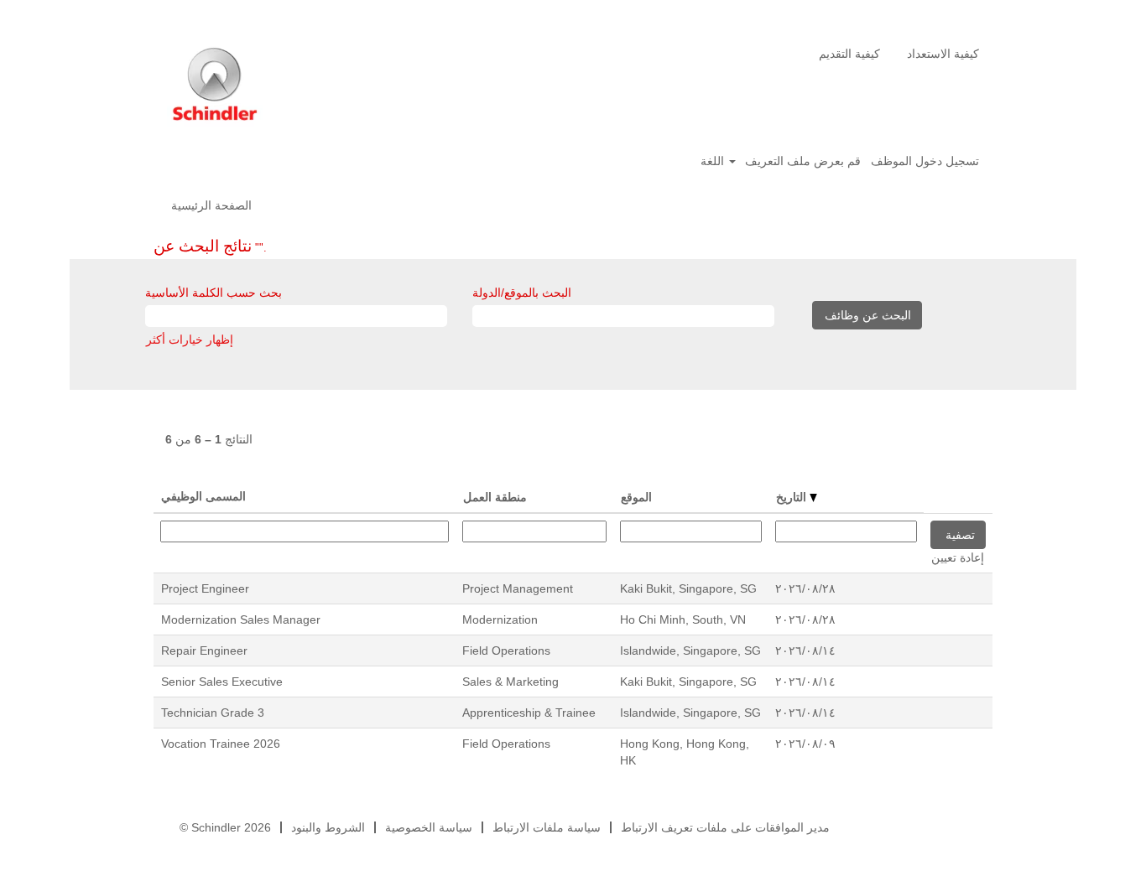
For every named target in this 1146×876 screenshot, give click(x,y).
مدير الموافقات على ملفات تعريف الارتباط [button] (725, 827)
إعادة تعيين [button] (957, 557)
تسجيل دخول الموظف (925, 161)
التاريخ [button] (793, 497)
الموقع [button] (636, 497)
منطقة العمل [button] (495, 497)
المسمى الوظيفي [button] (203, 496)
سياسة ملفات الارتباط (546, 827)
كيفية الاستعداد (943, 53)
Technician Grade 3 (212, 712)
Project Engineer (205, 588)
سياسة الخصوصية (428, 827)
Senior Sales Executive (222, 681)
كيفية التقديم (849, 53)
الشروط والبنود (328, 827)
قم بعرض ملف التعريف (803, 161)
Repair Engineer (204, 650)
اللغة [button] (714, 161)
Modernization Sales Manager (240, 619)
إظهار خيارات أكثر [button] (189, 339)
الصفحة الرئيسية (211, 205)
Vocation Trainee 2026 (220, 743)
